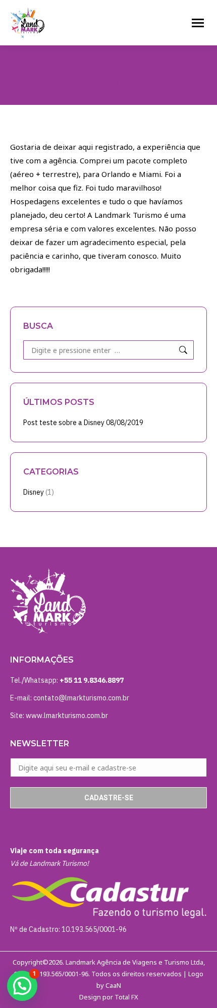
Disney (33, 492)
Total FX (126, 996)
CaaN (113, 985)
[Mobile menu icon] (198, 23)
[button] (22, 986)
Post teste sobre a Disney (63, 422)
